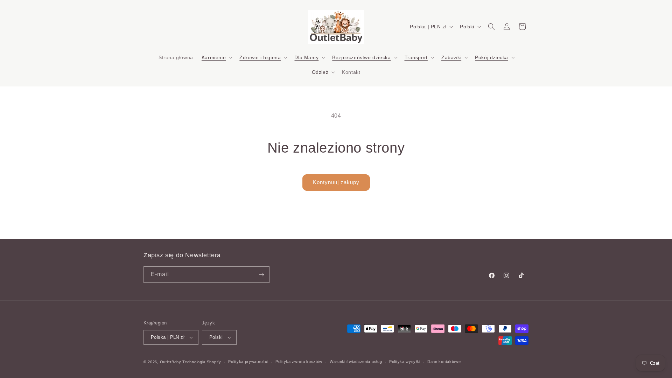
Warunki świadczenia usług (356, 361)
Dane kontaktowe (444, 361)
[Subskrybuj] (261, 274)
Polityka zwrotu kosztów (298, 361)
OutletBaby (170, 362)
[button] (216, 57)
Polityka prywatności (248, 361)
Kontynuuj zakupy (336, 182)
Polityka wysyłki (404, 361)
